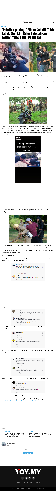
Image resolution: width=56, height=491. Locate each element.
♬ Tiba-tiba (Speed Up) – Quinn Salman (29, 400)
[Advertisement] (28, 10)
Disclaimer (18, 482)
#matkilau (7, 400)
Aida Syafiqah (11, 443)
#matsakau (13, 400)
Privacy (23, 482)
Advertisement (30, 482)
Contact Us (37, 482)
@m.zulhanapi (4, 399)
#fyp (17, 400)
